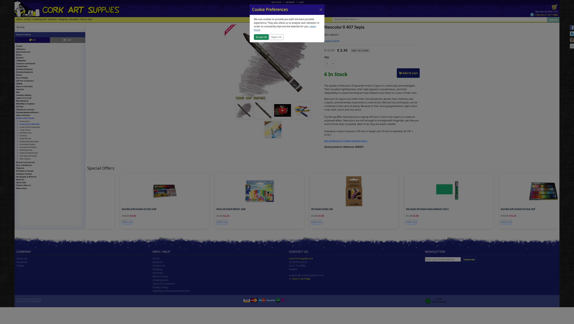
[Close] (320, 9)
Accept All (261, 37)
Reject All (276, 37)
